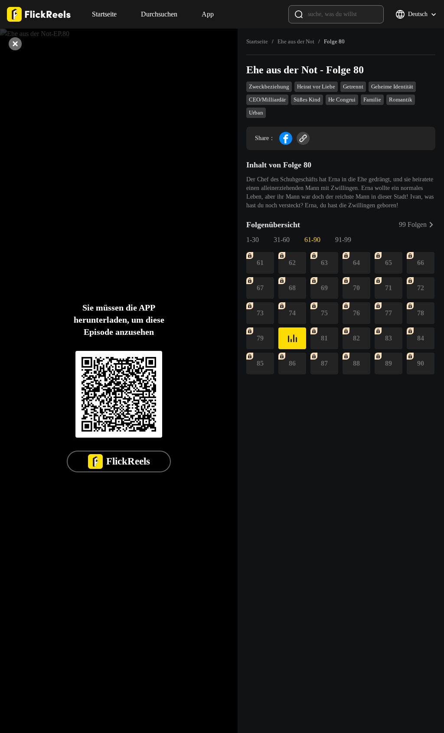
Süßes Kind (307, 99)
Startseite (257, 41)
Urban (256, 112)
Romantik (400, 99)
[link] (257, 41)
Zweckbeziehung (269, 86)
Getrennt (353, 86)
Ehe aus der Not (296, 41)
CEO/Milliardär (267, 99)
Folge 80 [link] (334, 41)
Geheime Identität (392, 86)
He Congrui (342, 99)
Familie (372, 99)
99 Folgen (413, 224)
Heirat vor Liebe (316, 86)
